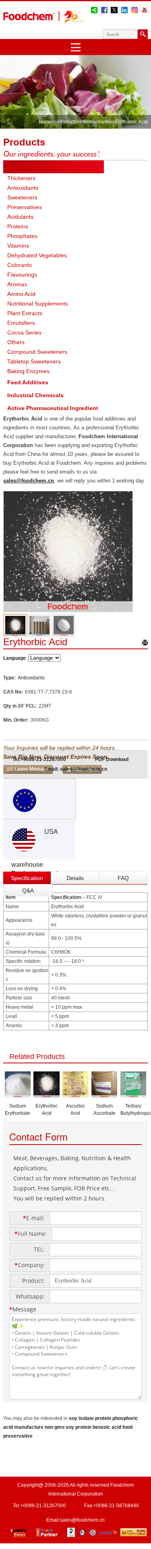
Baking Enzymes (28, 371)
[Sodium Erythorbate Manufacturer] (18, 1095)
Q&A (28, 890)
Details (75, 878)
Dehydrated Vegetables (37, 255)
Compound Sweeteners (37, 352)
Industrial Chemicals (35, 395)
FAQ (123, 878)
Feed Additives (27, 382)
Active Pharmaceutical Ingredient (52, 408)
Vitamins (18, 245)
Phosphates (22, 236)
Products (67, 122)
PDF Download (111, 759)
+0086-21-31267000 (43, 759)
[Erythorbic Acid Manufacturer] (46, 1095)
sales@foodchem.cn (28, 481)
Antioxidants (96, 122)
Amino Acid (21, 294)
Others (16, 342)
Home (45, 122)
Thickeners (21, 178)
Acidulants (20, 216)
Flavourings (22, 274)
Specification (27, 878)
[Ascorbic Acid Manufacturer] (75, 1095)
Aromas (17, 284)
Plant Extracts (24, 313)
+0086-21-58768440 (116, 1505)
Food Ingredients (31, 167)
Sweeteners (22, 197)
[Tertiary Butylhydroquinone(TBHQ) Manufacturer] (133, 1095)
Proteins (17, 226)
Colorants (19, 265)
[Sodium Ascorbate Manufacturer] (104, 1095)
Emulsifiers (21, 323)
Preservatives (24, 207)
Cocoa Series (24, 332)
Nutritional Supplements (37, 303)
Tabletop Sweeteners (34, 361)
